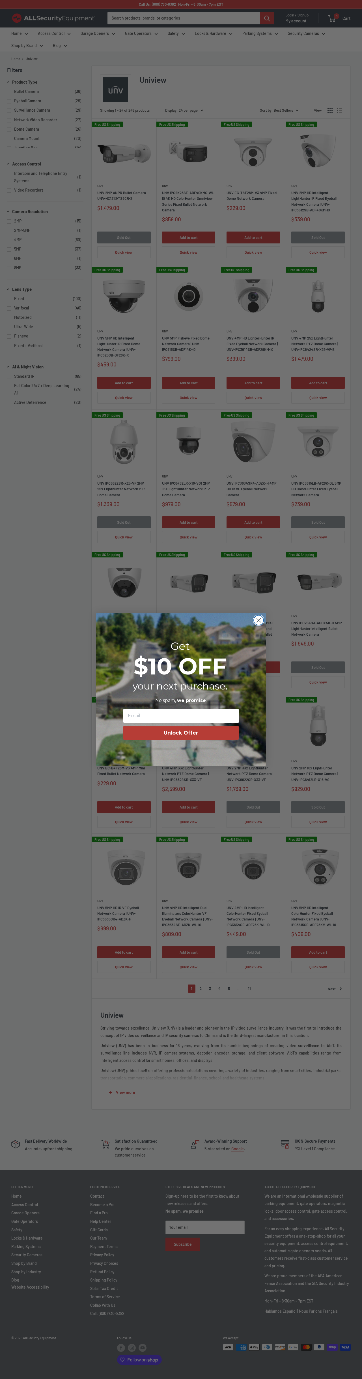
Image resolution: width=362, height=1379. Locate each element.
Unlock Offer (181, 733)
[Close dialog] (259, 620)
